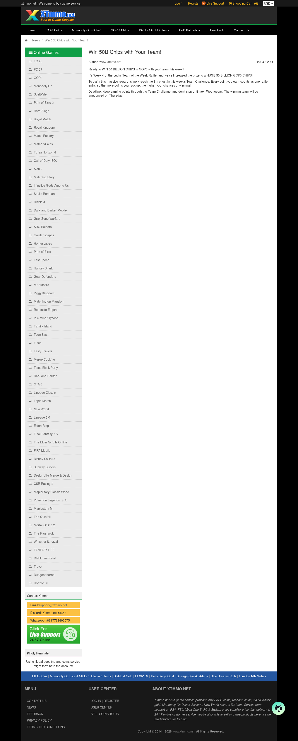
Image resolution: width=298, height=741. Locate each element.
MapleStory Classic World (51, 492)
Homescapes (42, 243)
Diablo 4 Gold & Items (154, 30)
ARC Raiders (42, 227)
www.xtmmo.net (110, 62)
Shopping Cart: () (245, 3)
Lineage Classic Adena (192, 676)
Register (194, 3)
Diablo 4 (39, 202)
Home (30, 30)
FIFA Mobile (41, 450)
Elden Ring (41, 425)
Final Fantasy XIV (45, 434)
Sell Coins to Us (105, 714)
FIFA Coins (39, 676)
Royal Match (42, 119)
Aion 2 (38, 169)
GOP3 (37, 77)
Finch (37, 343)
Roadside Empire (45, 309)
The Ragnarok (43, 533)
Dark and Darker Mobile (50, 210)
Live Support (215, 3)
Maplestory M (43, 508)
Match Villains (43, 144)
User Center (101, 707)
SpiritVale (40, 94)
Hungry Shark (43, 268)
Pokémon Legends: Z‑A (50, 500)
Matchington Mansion (48, 301)
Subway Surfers (44, 467)
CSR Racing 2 (43, 483)
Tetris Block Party (45, 367)
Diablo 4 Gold (123, 676)
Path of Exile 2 (43, 102)
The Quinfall (42, 516)
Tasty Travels (42, 351)
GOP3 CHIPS (242, 75)
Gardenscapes (43, 235)
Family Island (42, 326)
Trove (37, 566)
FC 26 (37, 61)
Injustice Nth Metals (252, 676)
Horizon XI (40, 583)
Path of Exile (42, 251)
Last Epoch (41, 260)
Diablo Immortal (44, 558)
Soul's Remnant (44, 193)
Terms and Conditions (46, 727)
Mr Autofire (41, 285)
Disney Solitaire (44, 459)
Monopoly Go (42, 86)
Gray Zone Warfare (46, 218)
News (36, 40)
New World (41, 409)
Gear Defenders (44, 276)
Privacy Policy (39, 720)
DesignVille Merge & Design (52, 475)
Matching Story (44, 177)
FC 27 (37, 69)
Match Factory (43, 135)
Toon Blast (40, 334)
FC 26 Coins (53, 30)
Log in (179, 3)
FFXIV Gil (141, 676)
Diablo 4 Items (101, 676)
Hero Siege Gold (162, 676)
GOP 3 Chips (120, 30)
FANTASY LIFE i (44, 550)
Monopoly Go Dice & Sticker (69, 676)
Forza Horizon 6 (44, 152)
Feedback (217, 30)
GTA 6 (37, 384)
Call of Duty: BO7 (45, 160)
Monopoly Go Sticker (86, 30)
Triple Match (42, 401)
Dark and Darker (45, 376)
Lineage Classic (44, 392)
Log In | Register (105, 700)
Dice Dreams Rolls (223, 676)
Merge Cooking (44, 359)
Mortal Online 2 (44, 525)
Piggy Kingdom (44, 293)
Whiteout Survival (45, 541)
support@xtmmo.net (53, 605)
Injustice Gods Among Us (51, 185)
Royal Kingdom (44, 127)
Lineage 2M (41, 417)
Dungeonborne (44, 574)
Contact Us (241, 30)
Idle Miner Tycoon (45, 318)
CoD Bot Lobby (189, 30)
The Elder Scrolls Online (50, 442)
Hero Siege (41, 111)
